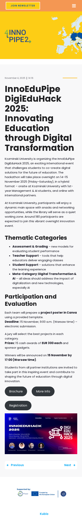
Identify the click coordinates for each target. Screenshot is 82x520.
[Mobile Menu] (74, 6)
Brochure (16, 391)
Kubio (44, 514)
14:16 (30, 78)
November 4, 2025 (15, 78)
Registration (18, 405)
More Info (43, 391)
